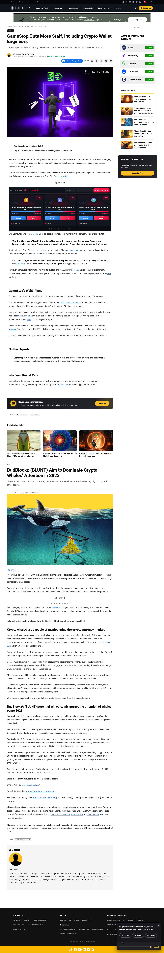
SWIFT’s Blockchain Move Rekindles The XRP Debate (142, 99)
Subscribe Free (137, 173)
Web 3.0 (141, 920)
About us (14, 2)
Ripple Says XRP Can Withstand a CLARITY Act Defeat (143, 133)
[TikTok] (123, 2)
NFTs (12, 26)
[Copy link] (111, 61)
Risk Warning (93, 814)
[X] (140, 2)
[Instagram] (137, 2)
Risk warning (97, 929)
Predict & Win (101, 190)
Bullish (125, 935)
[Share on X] (92, 61)
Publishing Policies (21, 929)
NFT (109, 273)
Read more (13, 887)
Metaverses (112, 934)
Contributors (40, 920)
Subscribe (147, 8)
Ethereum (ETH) (59, 607)
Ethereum (20, 264)
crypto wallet (62, 176)
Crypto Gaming (113, 925)
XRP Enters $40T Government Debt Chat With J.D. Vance (144, 122)
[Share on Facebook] (97, 61)
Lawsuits (131, 920)
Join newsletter (47, 2)
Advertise (36, 2)
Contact (28, 2)
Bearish (138, 935)
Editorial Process (35, 925)
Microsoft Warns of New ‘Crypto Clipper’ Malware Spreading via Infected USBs (21, 456)
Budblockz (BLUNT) (23, 840)
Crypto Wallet (21, 415)
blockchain (74, 250)
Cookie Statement (67, 929)
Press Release (12, 490)
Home (8, 26)
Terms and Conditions (60, 814)
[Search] (135, 8)
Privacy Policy (77, 814)
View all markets (31, 190)
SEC (123, 920)
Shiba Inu (64, 384)
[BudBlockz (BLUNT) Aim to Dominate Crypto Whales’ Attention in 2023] (16, 865)
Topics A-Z (86, 920)
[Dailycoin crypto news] (21, 8)
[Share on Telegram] (106, 61)
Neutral (151, 935)
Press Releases (19, 925)
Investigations (113, 920)
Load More (60, 899)
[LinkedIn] (133, 2)
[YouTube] (130, 2)
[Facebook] (127, 2)
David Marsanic (28, 54)
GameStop (34, 415)
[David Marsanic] (9, 55)
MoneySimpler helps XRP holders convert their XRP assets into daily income (143, 110)
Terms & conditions (68, 934)
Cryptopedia (74, 920)
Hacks (109, 929)
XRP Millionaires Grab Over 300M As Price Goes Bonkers (143, 145)
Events (21, 2)
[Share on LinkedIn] (101, 61)
